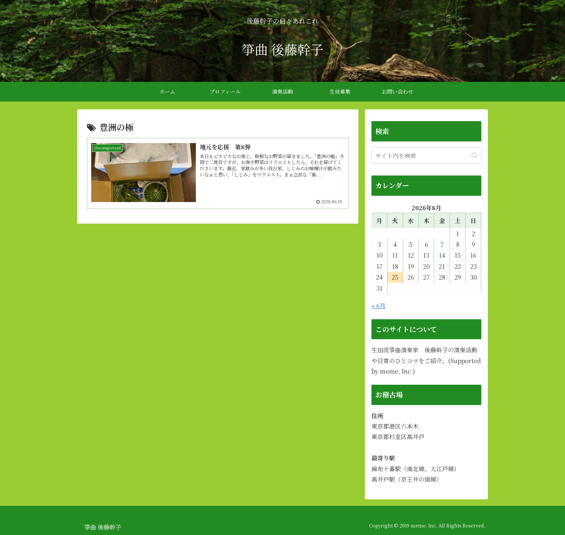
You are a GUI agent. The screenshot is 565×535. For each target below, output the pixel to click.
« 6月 (378, 305)
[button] (474, 155)
